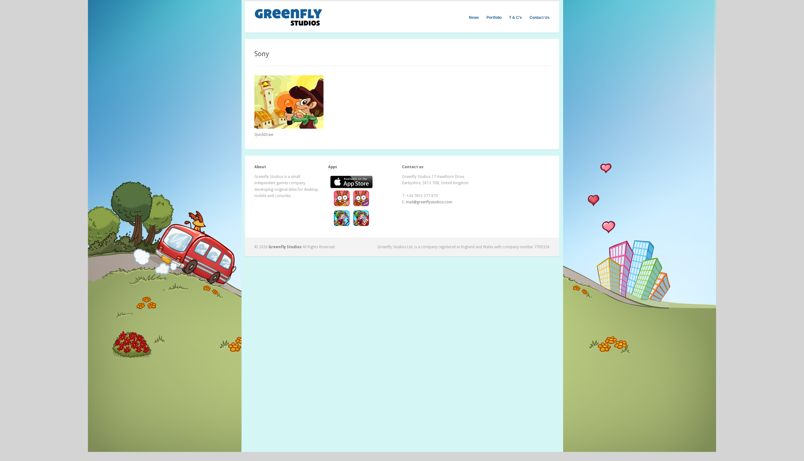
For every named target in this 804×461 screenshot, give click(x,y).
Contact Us (540, 17)
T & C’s (515, 17)
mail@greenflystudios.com (429, 202)
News (474, 17)
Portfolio (494, 17)
